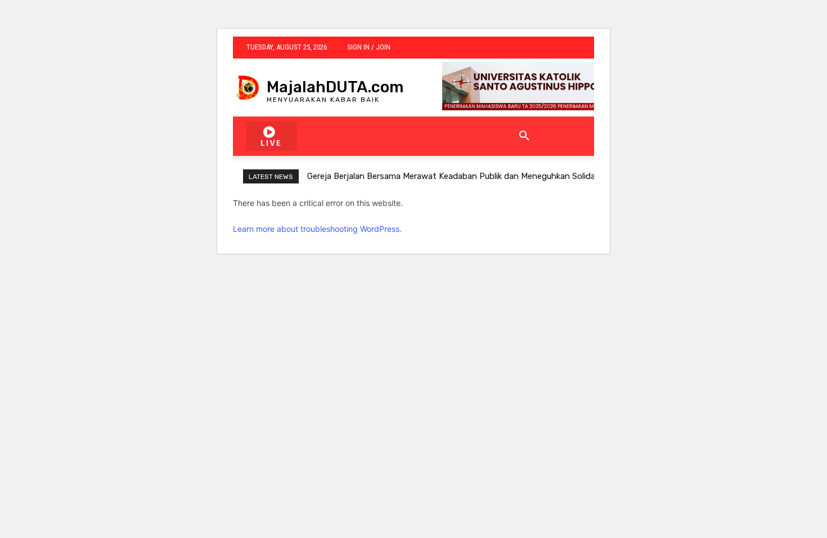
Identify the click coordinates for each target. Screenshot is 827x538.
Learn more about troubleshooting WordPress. (317, 229)
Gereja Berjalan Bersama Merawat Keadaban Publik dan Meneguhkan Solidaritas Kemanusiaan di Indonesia (511, 176)
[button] (524, 136)
